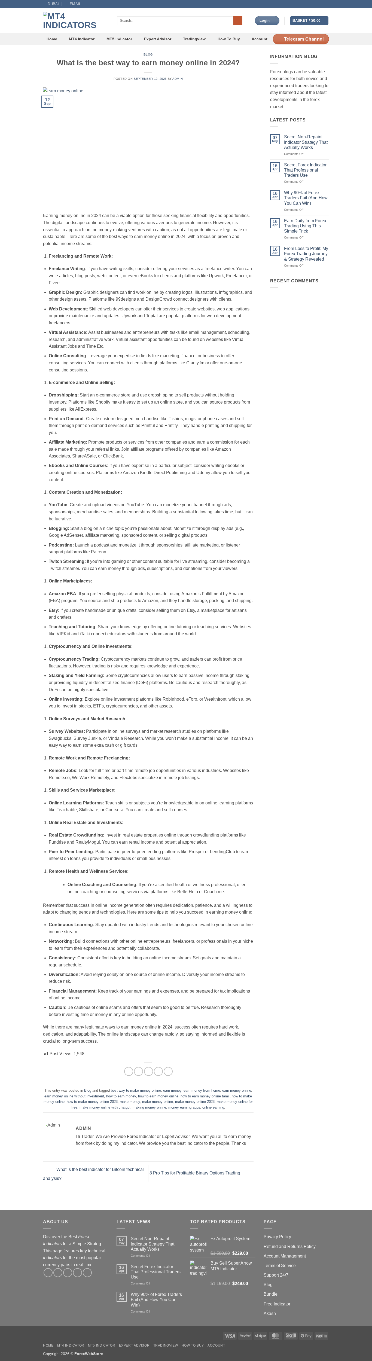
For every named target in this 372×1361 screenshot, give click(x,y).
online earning (213, 1107)
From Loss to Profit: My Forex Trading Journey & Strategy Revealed (306, 253)
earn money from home (202, 1090)
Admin (177, 78)
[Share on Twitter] (138, 1071)
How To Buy (229, 39)
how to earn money (121, 1096)
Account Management (285, 1256)
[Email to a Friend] (148, 1071)
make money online (157, 1102)
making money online (149, 1107)
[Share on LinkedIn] (168, 1071)
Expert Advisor (157, 39)
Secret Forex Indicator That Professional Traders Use (305, 170)
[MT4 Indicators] (76, 20)
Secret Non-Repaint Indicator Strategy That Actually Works (306, 142)
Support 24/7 (276, 1275)
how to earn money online (158, 1096)
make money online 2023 (195, 1102)
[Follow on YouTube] (321, 4)
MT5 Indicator (119, 39)
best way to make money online (136, 1090)
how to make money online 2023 (92, 1102)
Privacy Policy (277, 1236)
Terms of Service (280, 1265)
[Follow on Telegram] (326, 4)
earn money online (236, 1090)
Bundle (271, 1294)
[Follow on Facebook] (300, 4)
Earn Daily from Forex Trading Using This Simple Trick (305, 225)
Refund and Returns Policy (290, 1246)
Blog (148, 54)
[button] (309, 20)
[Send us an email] (316, 4)
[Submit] (237, 20)
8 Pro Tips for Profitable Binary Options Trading (195, 1173)
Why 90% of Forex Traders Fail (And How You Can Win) (306, 197)
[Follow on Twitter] (310, 4)
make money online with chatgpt (105, 1107)
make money (130, 1102)
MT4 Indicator (81, 39)
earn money (172, 1090)
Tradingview (194, 39)
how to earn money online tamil (205, 1096)
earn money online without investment (74, 1096)
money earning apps (184, 1107)
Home (52, 39)
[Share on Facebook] (128, 1071)
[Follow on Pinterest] (87, 1272)
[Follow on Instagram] (305, 4)
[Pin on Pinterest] (158, 1071)
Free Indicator (277, 1304)
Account (259, 39)
